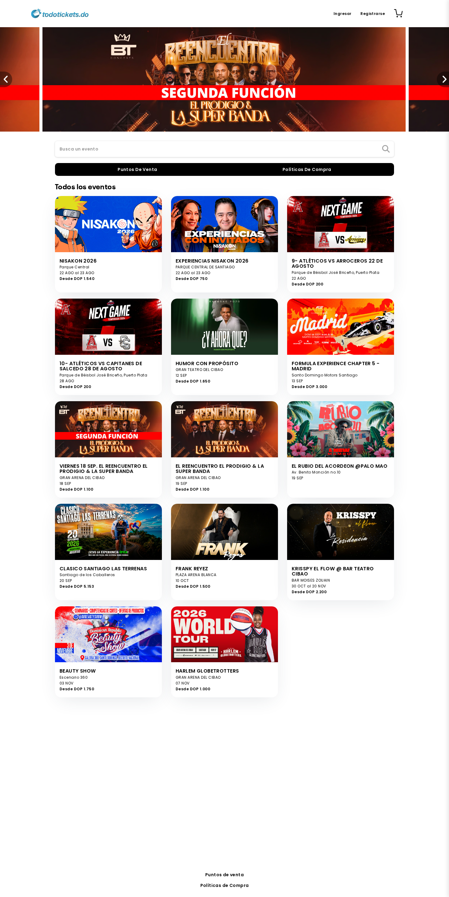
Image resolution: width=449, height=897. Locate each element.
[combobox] (224, 149)
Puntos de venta (224, 875)
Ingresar (342, 13)
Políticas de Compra (224, 885)
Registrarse (372, 13)
